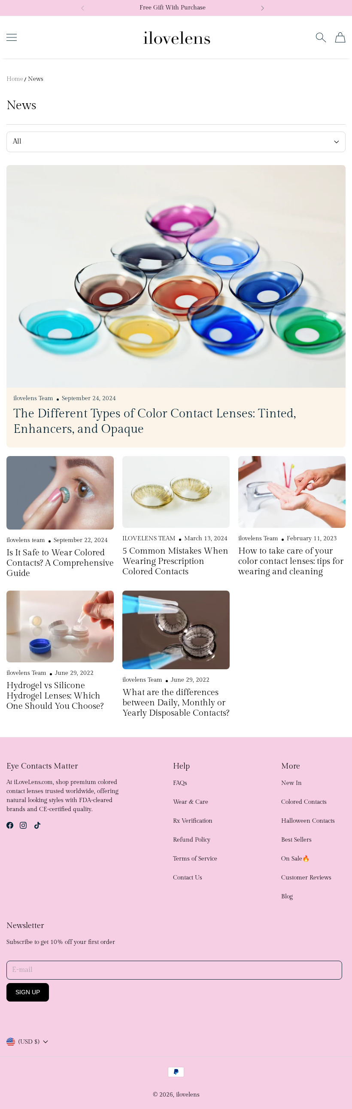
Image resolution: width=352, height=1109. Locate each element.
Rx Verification (192, 821)
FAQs (180, 783)
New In (291, 783)
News (35, 79)
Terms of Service (195, 858)
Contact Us (187, 877)
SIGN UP (27, 992)
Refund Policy (191, 839)
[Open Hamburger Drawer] (11, 37)
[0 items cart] (340, 37)
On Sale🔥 (295, 858)
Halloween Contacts (308, 821)
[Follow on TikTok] (37, 825)
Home (14, 79)
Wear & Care (190, 802)
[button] (83, 8)
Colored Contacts (304, 802)
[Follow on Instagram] (23, 825)
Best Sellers (296, 839)
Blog (287, 896)
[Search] (321, 37)
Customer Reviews (306, 877)
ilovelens (188, 1094)
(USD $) (28, 1042)
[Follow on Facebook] (9, 825)
